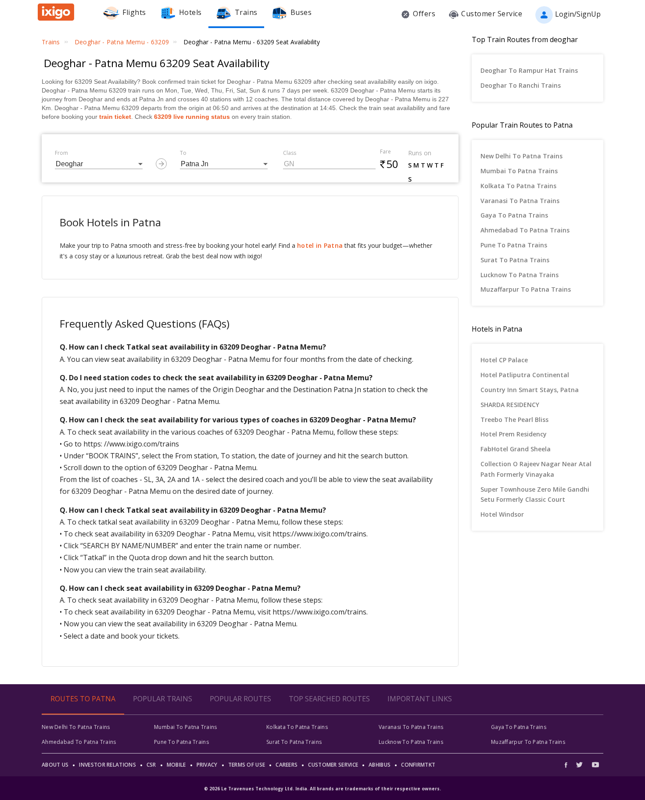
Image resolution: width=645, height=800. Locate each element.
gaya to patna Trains (514, 215)
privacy (207, 764)
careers (286, 764)
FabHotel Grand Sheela (515, 449)
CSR (151, 764)
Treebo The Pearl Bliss (514, 419)
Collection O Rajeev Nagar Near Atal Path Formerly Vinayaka (535, 469)
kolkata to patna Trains (518, 186)
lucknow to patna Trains (519, 275)
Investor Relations (107, 764)
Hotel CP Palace (504, 360)
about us (55, 764)
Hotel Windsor (502, 514)
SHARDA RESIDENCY (509, 404)
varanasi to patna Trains (519, 200)
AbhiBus (380, 764)
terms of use (246, 764)
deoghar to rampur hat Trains (529, 70)
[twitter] (579, 764)
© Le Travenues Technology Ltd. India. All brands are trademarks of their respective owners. (322, 789)
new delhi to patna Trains (521, 156)
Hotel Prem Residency (513, 434)
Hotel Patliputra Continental (524, 375)
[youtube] (595, 764)
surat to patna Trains (514, 260)
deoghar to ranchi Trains (520, 85)
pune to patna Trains (513, 245)
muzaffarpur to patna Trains (525, 289)
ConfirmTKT (418, 764)
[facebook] (568, 764)
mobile (176, 764)
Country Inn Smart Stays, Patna (529, 390)
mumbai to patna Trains (519, 171)
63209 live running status (192, 116)
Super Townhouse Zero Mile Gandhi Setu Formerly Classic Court (534, 494)
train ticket (115, 116)
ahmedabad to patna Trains (525, 230)
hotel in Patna (320, 245)
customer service (333, 764)
